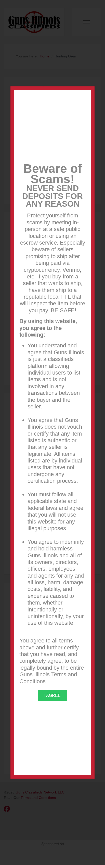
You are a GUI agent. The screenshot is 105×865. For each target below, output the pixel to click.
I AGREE (52, 695)
